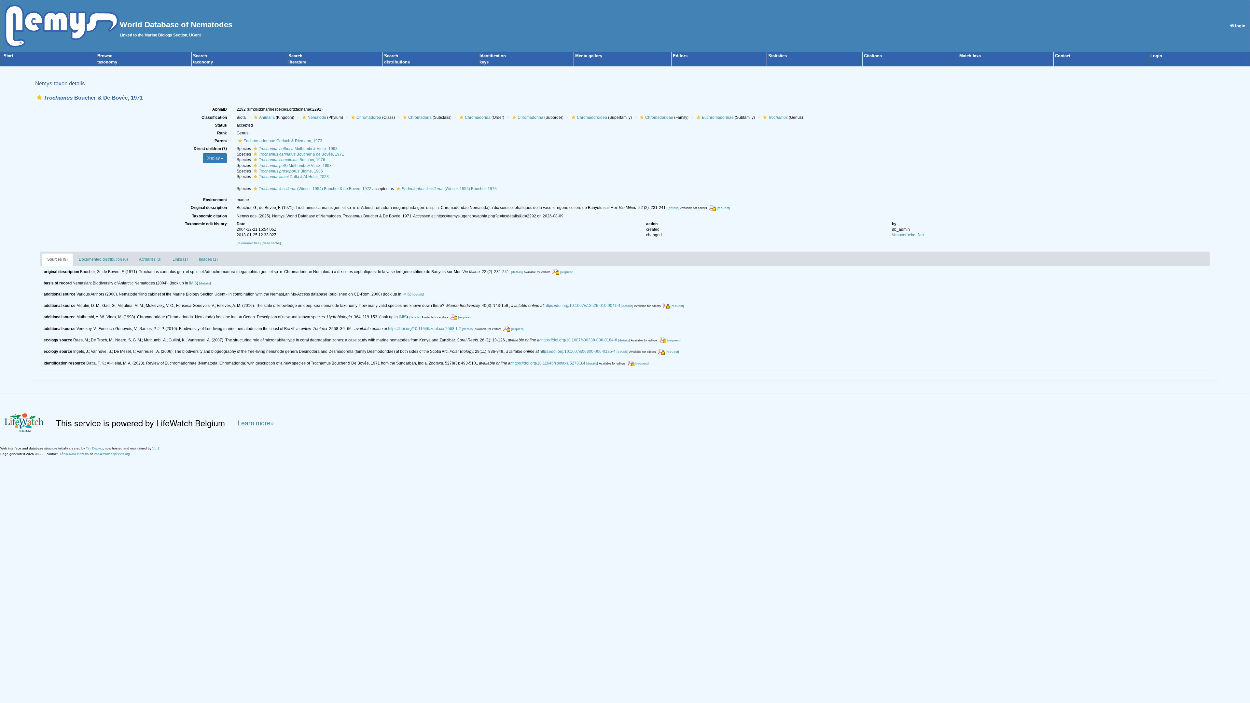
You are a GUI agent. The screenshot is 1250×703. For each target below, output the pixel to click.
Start (8, 55)
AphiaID (219, 109)
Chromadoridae (659, 117)
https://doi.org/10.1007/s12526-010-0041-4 (582, 305)
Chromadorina (530, 117)
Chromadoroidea (592, 117)
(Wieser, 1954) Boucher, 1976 (449, 188)
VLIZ (156, 448)
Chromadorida (478, 117)
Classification (214, 117)
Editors (680, 55)
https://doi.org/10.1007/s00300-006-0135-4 (578, 351)
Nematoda (317, 117)
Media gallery (588, 55)
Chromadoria (420, 117)
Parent (221, 141)
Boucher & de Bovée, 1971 (301, 154)
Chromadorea (368, 117)
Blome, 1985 (291, 171)
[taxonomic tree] (249, 243)
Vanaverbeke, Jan (908, 235)
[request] (723, 208)
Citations (873, 55)
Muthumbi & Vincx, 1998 (298, 148)
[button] (39, 97)
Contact (1062, 55)
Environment (215, 200)
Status (221, 125)
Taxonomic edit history (206, 224)
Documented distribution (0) (103, 259)
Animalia (267, 117)
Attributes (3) (150, 259)
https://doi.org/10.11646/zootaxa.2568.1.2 (424, 328)
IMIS (193, 283)
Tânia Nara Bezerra (74, 454)
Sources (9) (57, 259)
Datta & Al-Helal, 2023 (294, 176)
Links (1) (180, 259)
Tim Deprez (94, 448)
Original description (209, 207)
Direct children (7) (210, 148)
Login (1156, 55)
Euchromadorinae (718, 117)
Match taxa (970, 55)
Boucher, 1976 (292, 160)
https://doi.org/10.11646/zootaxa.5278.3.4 (548, 363)
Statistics (777, 55)
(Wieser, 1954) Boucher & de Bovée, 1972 (315, 188)
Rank (222, 133)
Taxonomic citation (209, 216)
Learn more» (256, 423)
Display (213, 158)
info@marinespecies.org (112, 454)
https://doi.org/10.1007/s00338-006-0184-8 (579, 340)
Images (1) (208, 259)
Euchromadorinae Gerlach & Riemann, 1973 (282, 141)
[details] (673, 208)
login (1239, 25)
